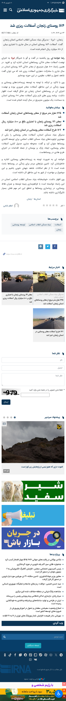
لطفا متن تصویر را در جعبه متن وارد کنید (46, 390)
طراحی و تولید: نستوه (31, 679)
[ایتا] (30, 655)
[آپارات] (46, 655)
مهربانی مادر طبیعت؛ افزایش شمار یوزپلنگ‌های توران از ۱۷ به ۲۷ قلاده (32, 616)
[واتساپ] (30, 660)
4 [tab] (4, 417)
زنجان (29, 199)
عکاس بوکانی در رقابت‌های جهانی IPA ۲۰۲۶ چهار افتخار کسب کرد (33, 560)
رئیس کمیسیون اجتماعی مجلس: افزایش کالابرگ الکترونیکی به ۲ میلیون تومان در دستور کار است (34, 570)
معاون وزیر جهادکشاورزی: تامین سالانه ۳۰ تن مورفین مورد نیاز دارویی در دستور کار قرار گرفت (31, 578)
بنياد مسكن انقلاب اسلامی (40, 225)
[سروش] (25, 655)
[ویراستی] (20, 655)
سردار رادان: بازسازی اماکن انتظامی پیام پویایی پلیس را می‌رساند (33, 596)
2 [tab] (11, 417)
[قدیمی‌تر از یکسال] (48, 281)
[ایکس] (56, 655)
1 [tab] (15, 417)
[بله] (40, 655)
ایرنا (37, 10)
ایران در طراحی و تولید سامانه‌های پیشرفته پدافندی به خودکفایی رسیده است (33, 602)
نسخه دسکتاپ (33, 645)
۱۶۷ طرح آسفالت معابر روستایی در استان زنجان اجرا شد (33, 130)
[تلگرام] (61, 655)
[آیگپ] (35, 655)
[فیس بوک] (15, 655)
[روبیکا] (51, 655)
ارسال (6, 402)
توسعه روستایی (18, 225)
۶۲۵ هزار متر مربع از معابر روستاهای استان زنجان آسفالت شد (31, 115)
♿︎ (59, 693)
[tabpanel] (33, 447)
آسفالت (58, 225)
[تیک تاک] (10, 655)
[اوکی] (5, 655)
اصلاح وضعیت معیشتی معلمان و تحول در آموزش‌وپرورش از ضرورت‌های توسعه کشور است (35, 610)
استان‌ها (37, 199)
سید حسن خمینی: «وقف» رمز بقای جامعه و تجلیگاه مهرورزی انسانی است (31, 585)
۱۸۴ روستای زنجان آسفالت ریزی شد (37, 26)
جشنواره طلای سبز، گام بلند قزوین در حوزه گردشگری (39, 564)
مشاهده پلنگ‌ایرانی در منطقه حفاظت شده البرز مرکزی (38, 591)
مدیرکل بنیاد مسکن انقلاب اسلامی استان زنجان (50, 296)
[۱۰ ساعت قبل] (33, 442)
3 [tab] (8, 417)
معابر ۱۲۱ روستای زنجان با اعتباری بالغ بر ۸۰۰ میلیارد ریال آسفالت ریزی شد (31, 124)
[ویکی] (35, 660)
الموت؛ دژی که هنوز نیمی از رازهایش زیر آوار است (42, 467)
